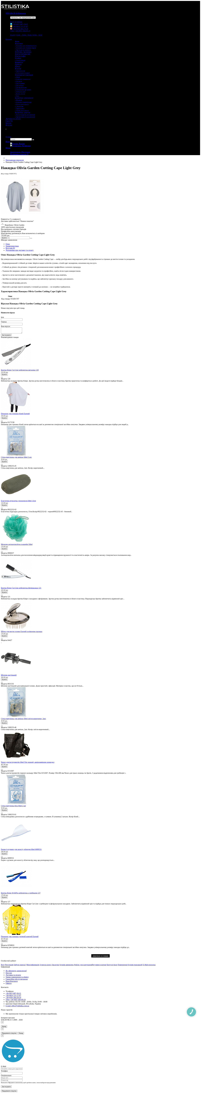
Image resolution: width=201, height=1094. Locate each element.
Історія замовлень (67, 965)
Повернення (122, 965)
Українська (25, 146)
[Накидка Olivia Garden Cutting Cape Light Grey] (22, 217)
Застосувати (6, 335)
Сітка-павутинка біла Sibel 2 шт (13, 806)
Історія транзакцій (135, 965)
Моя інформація (32, 965)
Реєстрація (9, 965)
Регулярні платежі (99, 965)
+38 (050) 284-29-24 (20, 29)
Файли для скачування (83, 965)
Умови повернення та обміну (17, 977)
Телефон (4, 1071)
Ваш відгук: (5, 326)
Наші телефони (16, 22)
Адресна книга (45, 965)
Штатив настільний (9, 675)
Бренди (8, 123)
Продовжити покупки (9, 1033)
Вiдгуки (9, 125)
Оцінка (4, 322)
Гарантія (9, 121)
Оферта (9, 983)
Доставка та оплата (13, 119)
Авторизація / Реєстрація (20, 152)
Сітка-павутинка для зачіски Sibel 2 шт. (16, 457)
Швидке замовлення (9, 240)
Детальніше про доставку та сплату (20, 250)
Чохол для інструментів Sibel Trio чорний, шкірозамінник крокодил (27, 762)
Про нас (9, 973)
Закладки (55, 965)
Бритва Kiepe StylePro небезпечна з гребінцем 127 (20, 893)
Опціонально (6, 1075)
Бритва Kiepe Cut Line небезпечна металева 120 (20, 370)
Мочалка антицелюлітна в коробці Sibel (16, 544)
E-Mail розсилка (149, 965)
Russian (21, 144)
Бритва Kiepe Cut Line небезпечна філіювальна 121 (21, 588)
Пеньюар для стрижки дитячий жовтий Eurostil (19, 936)
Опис (8, 244)
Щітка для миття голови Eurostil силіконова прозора (21, 631)
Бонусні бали (112, 965)
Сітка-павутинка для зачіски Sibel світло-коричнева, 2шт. (23, 719)
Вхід (3, 965)
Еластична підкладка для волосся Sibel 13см (18, 501)
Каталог (9, 39)
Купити (4, 238)
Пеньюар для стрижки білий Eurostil (15, 414)
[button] (8, 137)
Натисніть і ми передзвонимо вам (23, 17)
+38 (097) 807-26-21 (20, 24)
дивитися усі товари (100, 956)
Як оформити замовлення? (16, 971)
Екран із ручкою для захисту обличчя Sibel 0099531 (21, 849)
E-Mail (3, 1066)
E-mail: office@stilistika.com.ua (17, 1006)
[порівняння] (31, 238)
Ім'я (2, 317)
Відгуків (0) (10, 248)
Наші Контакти (12, 981)
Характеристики (12, 246)
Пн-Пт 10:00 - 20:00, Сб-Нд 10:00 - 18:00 (26, 35)
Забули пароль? (20, 965)
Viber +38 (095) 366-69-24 (20, 31)
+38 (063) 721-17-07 (20, 27)
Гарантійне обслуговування (17, 979)
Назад (4, 1026)
